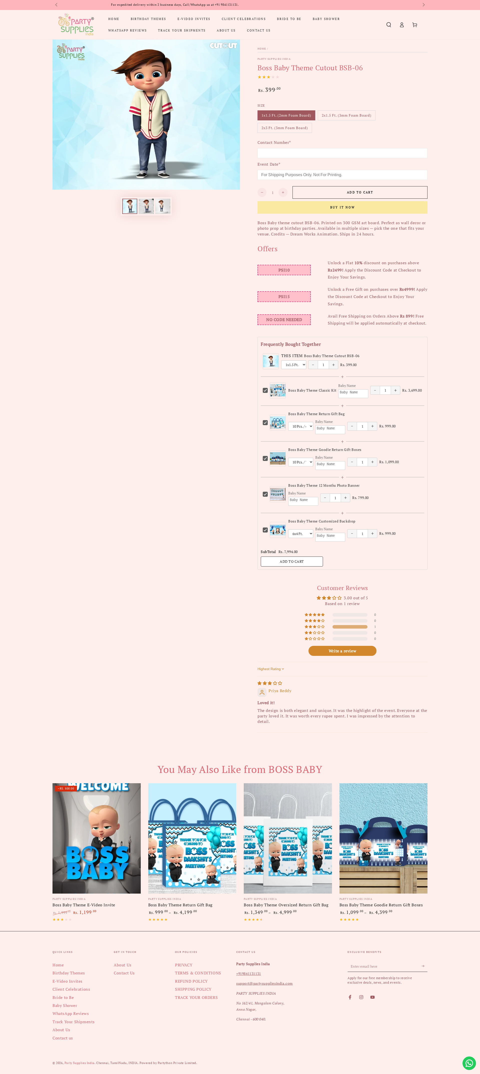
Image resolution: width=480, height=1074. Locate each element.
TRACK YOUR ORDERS (196, 997)
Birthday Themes (68, 973)
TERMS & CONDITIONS (198, 973)
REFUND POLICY (191, 981)
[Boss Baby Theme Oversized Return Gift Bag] (288, 838)
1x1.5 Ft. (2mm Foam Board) (286, 116)
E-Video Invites (67, 981)
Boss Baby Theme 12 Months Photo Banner (324, 485)
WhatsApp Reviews (70, 1013)
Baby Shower (64, 1005)
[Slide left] (56, 5)
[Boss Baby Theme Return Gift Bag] (192, 838)
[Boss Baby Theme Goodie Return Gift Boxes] (384, 838)
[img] (270, 683)
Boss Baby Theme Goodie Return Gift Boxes (325, 449)
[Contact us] (469, 1063)
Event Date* (269, 164)
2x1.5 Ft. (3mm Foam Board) (347, 116)
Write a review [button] (342, 651)
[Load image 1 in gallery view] (129, 206)
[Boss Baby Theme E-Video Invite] (96, 838)
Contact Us (124, 973)
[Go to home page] (76, 25)
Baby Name (347, 385)
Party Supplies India (274, 59)
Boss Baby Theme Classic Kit (312, 390)
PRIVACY (183, 965)
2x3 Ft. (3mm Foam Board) (284, 129)
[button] (388, 24)
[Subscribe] (425, 966)
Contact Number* (274, 142)
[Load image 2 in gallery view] (146, 206)
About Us (61, 1029)
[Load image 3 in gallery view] (162, 206)
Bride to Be (63, 997)
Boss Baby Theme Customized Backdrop (322, 521)
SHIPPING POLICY (193, 989)
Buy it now (342, 207)
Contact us (62, 1038)
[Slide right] (423, 5)
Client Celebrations (71, 989)
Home (262, 48)
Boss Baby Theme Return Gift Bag (316, 413)
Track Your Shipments (73, 1021)
